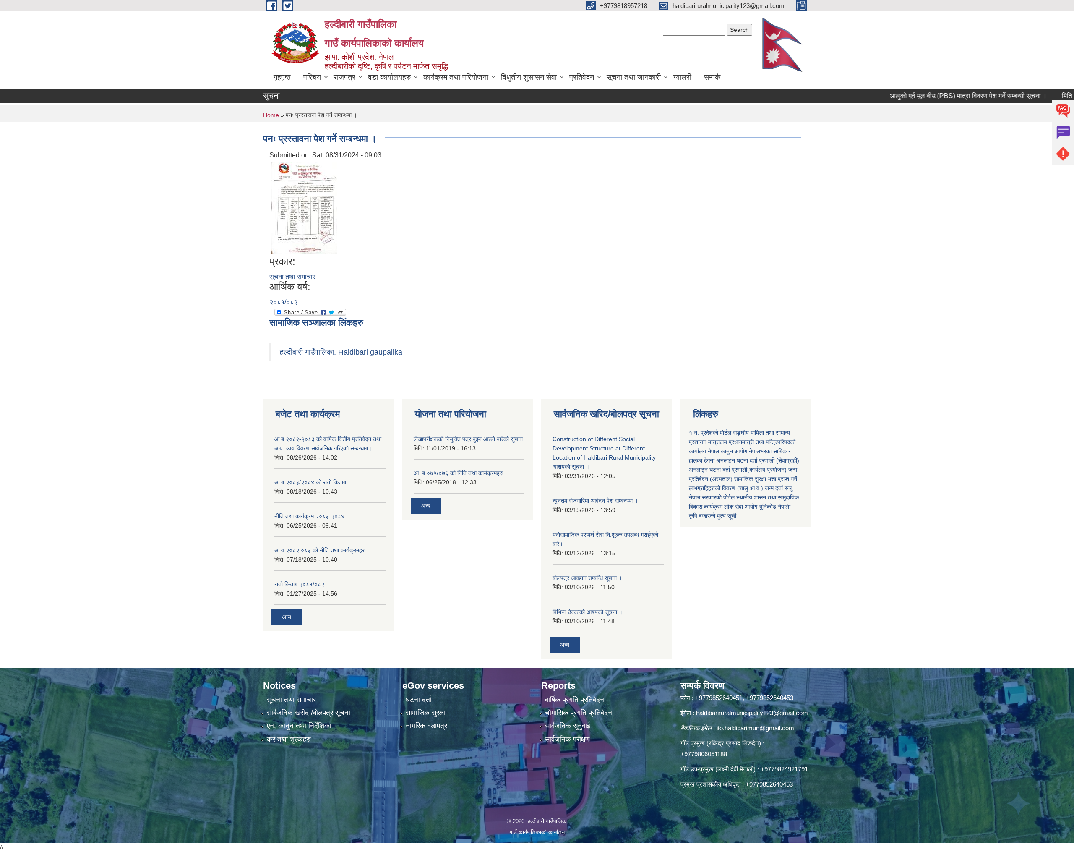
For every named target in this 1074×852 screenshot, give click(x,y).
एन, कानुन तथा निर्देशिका (299, 726)
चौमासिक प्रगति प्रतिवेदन (578, 713)
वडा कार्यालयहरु (389, 77)
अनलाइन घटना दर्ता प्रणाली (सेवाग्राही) (757, 460)
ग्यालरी (682, 77)
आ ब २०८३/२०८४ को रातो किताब (310, 482)
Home (271, 115)
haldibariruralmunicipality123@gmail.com (752, 712)
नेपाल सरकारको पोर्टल (712, 497)
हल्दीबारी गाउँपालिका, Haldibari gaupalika (341, 352)
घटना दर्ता (419, 700)
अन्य (286, 617)
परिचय (312, 77)
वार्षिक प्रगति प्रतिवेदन (574, 700)
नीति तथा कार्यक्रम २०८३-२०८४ (309, 516)
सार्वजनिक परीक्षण (567, 739)
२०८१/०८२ (283, 302)
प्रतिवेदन (581, 77)
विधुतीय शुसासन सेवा (529, 77)
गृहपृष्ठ (282, 77)
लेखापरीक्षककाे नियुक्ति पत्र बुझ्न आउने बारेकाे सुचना (468, 439)
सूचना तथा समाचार (292, 276)
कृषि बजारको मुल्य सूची (712, 515)
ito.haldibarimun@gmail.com (755, 728)
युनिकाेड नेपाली (774, 506)
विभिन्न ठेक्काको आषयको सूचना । (588, 612)
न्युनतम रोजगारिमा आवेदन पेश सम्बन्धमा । (595, 500)
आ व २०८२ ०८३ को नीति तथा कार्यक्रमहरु (320, 550)
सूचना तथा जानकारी (634, 77)
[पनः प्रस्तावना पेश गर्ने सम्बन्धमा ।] (304, 207)
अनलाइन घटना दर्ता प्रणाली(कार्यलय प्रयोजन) (738, 469)
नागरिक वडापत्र (426, 726)
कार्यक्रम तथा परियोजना (455, 77)
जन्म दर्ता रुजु (778, 488)
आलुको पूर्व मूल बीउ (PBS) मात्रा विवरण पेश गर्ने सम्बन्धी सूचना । (940, 95)
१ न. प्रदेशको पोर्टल (710, 432)
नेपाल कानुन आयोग (727, 451)
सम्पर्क (712, 77)
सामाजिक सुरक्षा (425, 713)
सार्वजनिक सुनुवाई (567, 726)
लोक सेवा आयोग (740, 506)
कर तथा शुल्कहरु (289, 739)
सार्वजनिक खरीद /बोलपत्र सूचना (308, 713)
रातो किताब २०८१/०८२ (299, 584)
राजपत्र (344, 77)
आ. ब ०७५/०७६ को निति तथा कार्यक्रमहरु (458, 473)
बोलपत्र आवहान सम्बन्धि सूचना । (587, 578)
